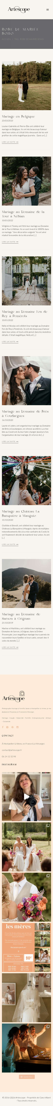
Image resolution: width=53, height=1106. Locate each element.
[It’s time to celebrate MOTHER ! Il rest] (26, 947)
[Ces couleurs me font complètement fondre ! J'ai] (26, 897)
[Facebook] (2, 727)
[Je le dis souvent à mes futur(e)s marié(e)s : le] (26, 846)
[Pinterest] (12, 727)
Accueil (6, 39)
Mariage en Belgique (18, 116)
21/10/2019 (7, 623)
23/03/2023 (7, 120)
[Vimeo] (7, 727)
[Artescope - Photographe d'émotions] (19, 9)
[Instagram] (17, 727)
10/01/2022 (7, 220)
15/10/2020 (7, 520)
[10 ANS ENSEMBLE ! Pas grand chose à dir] (26, 796)
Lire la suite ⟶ (10, 142)
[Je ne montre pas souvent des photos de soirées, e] (26, 1048)
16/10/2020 (7, 420)
